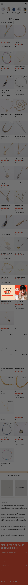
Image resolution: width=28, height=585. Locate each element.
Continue (7, 295)
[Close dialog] (26, 285)
